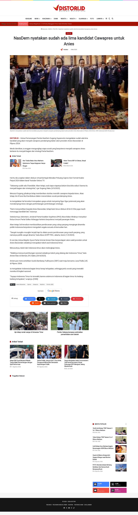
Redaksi (66, 49)
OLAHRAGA (82, 19)
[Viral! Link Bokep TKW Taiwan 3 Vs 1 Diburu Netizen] (121, 431)
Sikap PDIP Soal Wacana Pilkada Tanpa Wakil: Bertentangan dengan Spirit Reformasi (21, 362)
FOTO (92, 19)
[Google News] (53, 291)
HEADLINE (28, 19)
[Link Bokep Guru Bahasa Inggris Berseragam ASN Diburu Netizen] (121, 449)
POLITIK (55, 29)
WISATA (63, 19)
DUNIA (56, 19)
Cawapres (35, 284)
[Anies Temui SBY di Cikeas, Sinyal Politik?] (56, 163)
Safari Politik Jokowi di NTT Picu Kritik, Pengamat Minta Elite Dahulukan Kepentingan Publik (49, 362)
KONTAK (70, 505)
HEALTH (72, 19)
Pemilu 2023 (50, 284)
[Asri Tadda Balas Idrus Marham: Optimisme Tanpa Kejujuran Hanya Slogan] (15, 163)
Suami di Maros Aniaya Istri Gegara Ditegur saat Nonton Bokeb (101, 457)
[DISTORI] (69, 7)
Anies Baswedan (21, 284)
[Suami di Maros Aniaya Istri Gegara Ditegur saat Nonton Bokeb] (121, 458)
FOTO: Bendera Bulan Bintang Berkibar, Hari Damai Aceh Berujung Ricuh (102, 467)
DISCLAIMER (88, 505)
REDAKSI (49, 505)
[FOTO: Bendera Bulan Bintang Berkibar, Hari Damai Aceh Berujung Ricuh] (121, 467)
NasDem (42, 284)
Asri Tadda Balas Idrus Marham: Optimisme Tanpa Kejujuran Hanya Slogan (34, 163)
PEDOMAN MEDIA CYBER (60, 505)
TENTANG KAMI (78, 505)
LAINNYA (99, 19)
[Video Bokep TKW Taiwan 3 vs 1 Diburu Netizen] (121, 440)
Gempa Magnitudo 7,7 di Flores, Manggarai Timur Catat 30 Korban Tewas (50, 24)
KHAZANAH (46, 19)
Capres (29, 284)
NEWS (36, 19)
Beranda (44, 29)
